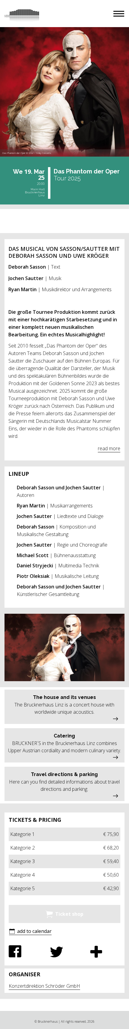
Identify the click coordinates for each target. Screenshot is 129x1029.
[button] (118, 13)
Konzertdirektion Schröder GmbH (44, 986)
